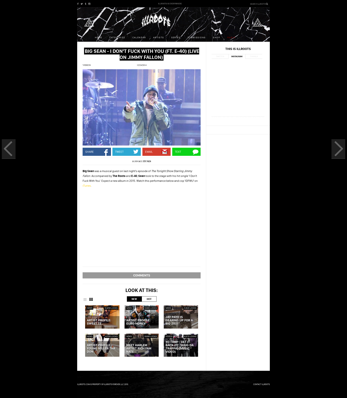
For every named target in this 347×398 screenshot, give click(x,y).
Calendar (139, 37)
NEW (134, 299)
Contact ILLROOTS (261, 384)
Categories (117, 37)
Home (98, 37)
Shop (216, 37)
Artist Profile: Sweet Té (99, 322)
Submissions (197, 37)
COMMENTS (141, 275)
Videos (87, 64)
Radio (231, 37)
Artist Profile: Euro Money (138, 322)
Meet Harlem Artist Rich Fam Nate (138, 349)
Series (175, 37)
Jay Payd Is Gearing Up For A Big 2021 (179, 320)
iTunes (147, 161)
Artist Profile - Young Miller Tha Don (101, 349)
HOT (149, 299)
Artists (158, 37)
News (90, 308)
